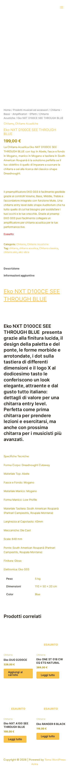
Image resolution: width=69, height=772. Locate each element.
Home (7, 109)
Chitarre (9, 123)
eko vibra (24, 252)
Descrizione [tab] (12, 268)
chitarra (13, 248)
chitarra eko (10, 252)
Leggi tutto (48, 675)
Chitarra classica (48, 248)
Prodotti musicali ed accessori (30, 109)
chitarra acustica (28, 248)
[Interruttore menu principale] (61, 7)
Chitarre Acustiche (26, 123)
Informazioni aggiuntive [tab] (19, 275)
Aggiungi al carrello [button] (15, 674)
